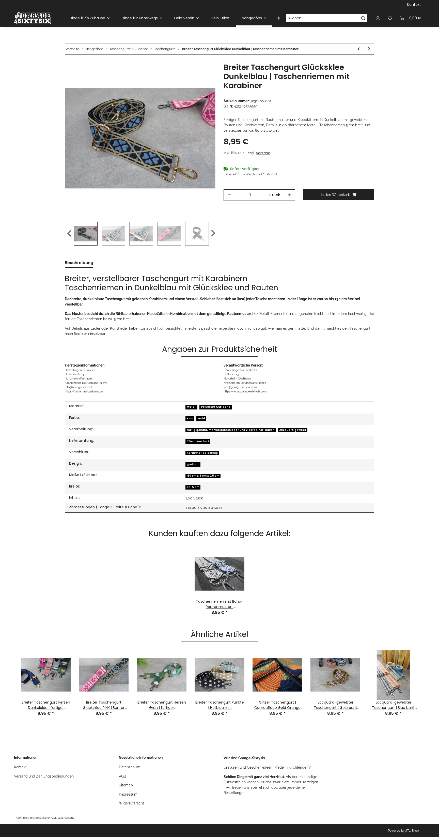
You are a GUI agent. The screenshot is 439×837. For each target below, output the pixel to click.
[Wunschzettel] (390, 18)
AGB (122, 776)
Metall (191, 407)
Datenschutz (129, 767)
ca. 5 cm (193, 487)
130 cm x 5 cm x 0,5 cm (203, 476)
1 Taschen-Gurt (198, 441)
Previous (69, 234)
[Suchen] (363, 18)
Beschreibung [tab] (79, 263)
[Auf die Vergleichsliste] (191, 74)
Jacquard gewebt (292, 430)
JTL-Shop (412, 830)
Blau (190, 418)
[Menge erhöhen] (289, 195)
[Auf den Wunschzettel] (204, 74)
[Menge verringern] (229, 195)
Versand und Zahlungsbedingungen (44, 776)
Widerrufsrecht (131, 803)
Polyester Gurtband (215, 407)
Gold (201, 418)
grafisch (193, 464)
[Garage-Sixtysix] (32, 18)
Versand (263, 153)
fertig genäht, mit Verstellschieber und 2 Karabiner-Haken (230, 430)
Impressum (128, 794)
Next (213, 234)
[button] (378, 18)
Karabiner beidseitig (202, 453)
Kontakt (414, 4)
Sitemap (126, 785)
